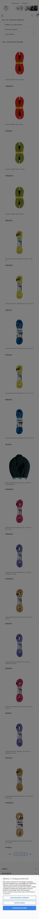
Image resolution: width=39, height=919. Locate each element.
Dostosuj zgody (19, 903)
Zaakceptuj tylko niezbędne (19, 897)
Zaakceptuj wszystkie (19, 908)
